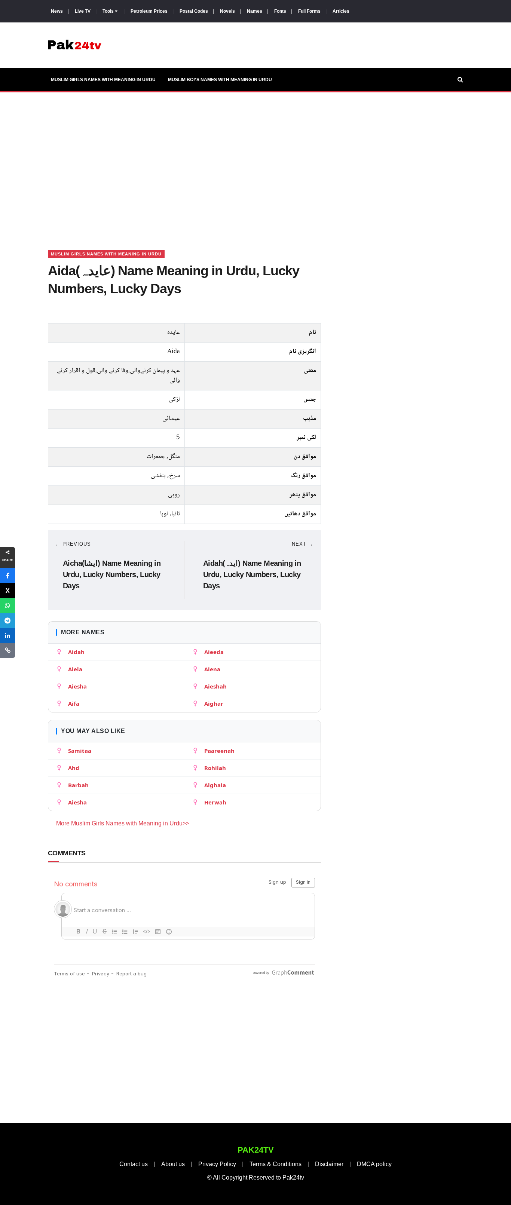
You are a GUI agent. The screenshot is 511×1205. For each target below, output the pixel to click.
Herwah (215, 802)
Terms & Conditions (276, 1164)
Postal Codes (194, 11)
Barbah (78, 785)
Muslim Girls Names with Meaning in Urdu (103, 79)
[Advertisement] (255, 162)
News (57, 11)
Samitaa (79, 750)
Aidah (76, 652)
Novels (227, 11)
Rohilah (215, 768)
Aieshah (215, 686)
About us (173, 1164)
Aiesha (77, 686)
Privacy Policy (217, 1164)
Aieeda (214, 652)
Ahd (73, 768)
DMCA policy (374, 1164)
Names (254, 11)
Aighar (213, 703)
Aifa (73, 703)
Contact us (133, 1164)
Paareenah (219, 750)
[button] (7, 575)
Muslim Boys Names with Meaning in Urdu (220, 79)
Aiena (212, 669)
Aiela (75, 669)
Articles (341, 11)
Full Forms (309, 11)
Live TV (83, 11)
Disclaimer (329, 1164)
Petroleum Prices (149, 11)
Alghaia (215, 785)
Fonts (280, 11)
